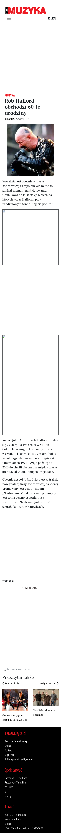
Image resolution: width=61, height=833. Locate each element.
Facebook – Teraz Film (15, 782)
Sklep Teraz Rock (13, 819)
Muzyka (10, 95)
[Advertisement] (30, 58)
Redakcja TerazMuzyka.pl (16, 741)
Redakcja (9, 119)
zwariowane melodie (21, 669)
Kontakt (8, 750)
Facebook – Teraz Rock (16, 778)
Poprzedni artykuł (13, 683)
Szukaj (52, 18)
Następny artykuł (48, 683)
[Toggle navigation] (9, 18)
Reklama (9, 746)
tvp (8, 669)
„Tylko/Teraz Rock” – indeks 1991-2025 (24, 828)
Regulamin (10, 755)
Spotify (8, 796)
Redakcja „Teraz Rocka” (16, 814)
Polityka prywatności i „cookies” (19, 759)
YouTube (9, 787)
